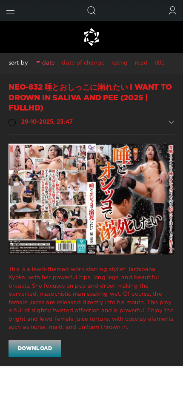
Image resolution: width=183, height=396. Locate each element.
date (48, 63)
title (159, 63)
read (141, 63)
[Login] (172, 10)
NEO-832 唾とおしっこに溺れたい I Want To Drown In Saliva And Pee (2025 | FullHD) (90, 98)
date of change (83, 63)
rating (120, 63)
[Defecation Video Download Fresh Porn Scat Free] (91, 37)
